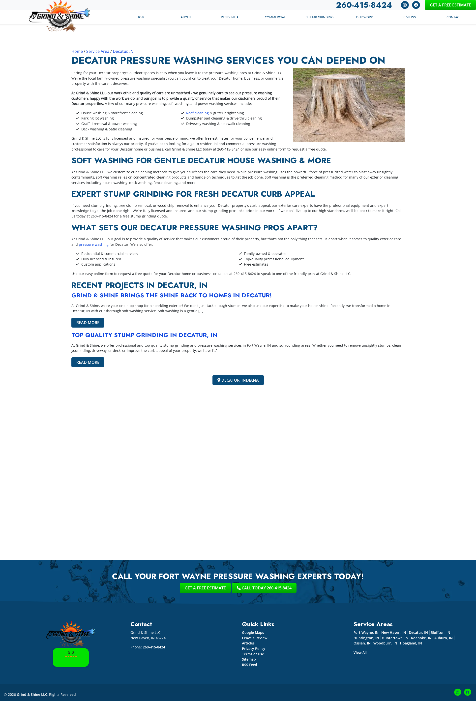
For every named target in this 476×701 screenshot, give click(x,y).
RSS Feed (249, 664)
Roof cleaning (197, 113)
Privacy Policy (253, 648)
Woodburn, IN (385, 643)
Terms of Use (253, 654)
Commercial (275, 17)
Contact (453, 17)
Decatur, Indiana (239, 380)
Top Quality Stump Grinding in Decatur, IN (144, 335)
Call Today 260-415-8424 (266, 588)
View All (360, 652)
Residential (230, 17)
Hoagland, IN (411, 643)
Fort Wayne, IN (366, 632)
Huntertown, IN (395, 638)
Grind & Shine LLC (32, 694)
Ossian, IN (362, 643)
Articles (248, 643)
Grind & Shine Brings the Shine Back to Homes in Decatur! (171, 295)
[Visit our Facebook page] (416, 4)
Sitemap (249, 659)
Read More (87, 322)
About (186, 17)
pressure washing (94, 244)
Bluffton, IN (440, 632)
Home (141, 17)
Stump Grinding (319, 17)
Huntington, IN (366, 638)
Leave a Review (254, 638)
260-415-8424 (228, 149)
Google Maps (253, 632)
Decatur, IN (123, 51)
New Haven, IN (393, 632)
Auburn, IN (443, 638)
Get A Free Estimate (450, 5)
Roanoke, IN (421, 638)
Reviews (409, 17)
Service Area (97, 51)
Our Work (364, 17)
